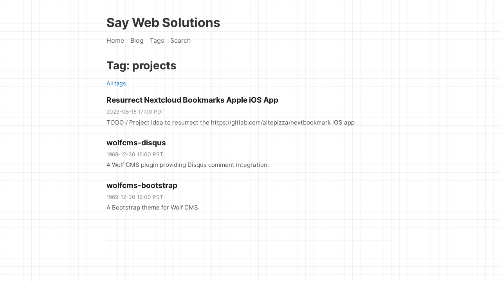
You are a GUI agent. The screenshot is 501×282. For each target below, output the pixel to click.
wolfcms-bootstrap (141, 185)
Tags (157, 40)
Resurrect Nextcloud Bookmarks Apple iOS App (192, 100)
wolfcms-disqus (136, 142)
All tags (116, 83)
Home (115, 40)
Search (180, 40)
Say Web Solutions (163, 22)
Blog (137, 40)
